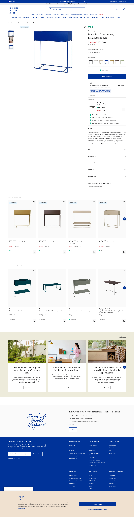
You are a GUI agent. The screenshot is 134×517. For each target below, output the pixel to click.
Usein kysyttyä (73, 456)
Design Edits (112, 478)
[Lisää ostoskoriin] (123, 109)
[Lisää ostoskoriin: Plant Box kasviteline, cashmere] (124, 252)
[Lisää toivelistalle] (84, 27)
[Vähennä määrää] (89, 70)
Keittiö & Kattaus (38, 17)
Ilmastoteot (92, 457)
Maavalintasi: (11, 458)
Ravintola (72, 483)
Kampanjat (48, 14)
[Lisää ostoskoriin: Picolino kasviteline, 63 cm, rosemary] (94, 320)
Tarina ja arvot (93, 445)
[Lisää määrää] (96, 70)
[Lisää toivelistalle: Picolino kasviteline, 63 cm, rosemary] (94, 271)
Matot (65, 17)
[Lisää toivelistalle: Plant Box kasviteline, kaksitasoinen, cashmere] (94, 202)
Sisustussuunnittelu (76, 14)
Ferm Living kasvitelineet (95, 186)
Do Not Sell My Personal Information (97, 509)
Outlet (101, 14)
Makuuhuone (73, 17)
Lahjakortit (112, 481)
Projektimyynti (113, 445)
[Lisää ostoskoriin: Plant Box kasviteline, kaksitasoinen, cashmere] (94, 252)
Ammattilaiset (73, 475)
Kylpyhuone (84, 17)
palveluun (116, 123)
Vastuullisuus (93, 450)
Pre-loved (72, 486)
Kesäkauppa (39, 14)
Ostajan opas (93, 465)
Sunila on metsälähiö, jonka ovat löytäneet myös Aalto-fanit (27, 370)
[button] (117, 9)
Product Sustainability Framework (95, 454)
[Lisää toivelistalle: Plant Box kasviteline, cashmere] (124, 202)
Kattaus (91, 489)
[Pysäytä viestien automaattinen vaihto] (85, 1)
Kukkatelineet (30, 22)
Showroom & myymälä (75, 481)
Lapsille (119, 17)
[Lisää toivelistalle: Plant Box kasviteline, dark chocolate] (64, 202)
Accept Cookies (98, 504)
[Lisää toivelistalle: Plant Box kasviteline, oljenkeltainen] (34, 202)
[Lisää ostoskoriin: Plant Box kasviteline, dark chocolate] (64, 252)
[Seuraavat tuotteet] (124, 218)
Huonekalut (16, 17)
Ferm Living (91, 31)
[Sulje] (31, 489)
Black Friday (112, 486)
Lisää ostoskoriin (107, 76)
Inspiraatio (56, 14)
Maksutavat (72, 448)
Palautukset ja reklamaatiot (77, 453)
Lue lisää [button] (92, 95)
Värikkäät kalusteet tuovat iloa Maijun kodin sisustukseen (67, 369)
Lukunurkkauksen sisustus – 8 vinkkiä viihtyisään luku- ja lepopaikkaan (106, 370)
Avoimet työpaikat (94, 448)
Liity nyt (107, 91)
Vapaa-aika (110, 17)
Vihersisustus (21, 22)
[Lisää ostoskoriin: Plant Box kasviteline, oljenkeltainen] (34, 252)
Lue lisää (71, 424)
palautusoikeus (108, 117)
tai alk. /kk (93, 52)
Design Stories (65, 14)
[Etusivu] (8, 22)
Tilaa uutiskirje (37, 454)
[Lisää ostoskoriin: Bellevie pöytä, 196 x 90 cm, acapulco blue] (64, 320)
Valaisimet (26, 17)
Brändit (86, 14)
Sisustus (50, 17)
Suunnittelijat (93, 14)
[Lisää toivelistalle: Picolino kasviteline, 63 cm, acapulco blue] (34, 271)
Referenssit (112, 453)
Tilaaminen (72, 445)
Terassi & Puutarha (97, 17)
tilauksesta (113, 120)
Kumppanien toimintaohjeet (97, 463)
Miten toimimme (113, 448)
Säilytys (58, 17)
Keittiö (91, 486)
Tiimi (110, 450)
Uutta (32, 14)
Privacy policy (22, 508)
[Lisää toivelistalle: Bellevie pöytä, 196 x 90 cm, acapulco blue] (64, 271)
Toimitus (71, 450)
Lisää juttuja (123, 337)
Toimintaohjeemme (94, 460)
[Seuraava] (124, 367)
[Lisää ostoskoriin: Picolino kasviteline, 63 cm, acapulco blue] (34, 320)
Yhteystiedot (73, 458)
